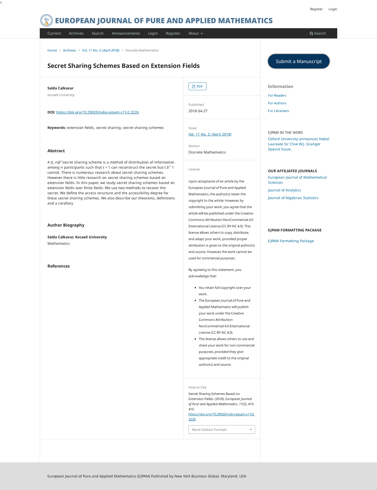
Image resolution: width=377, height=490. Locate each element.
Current (54, 33)
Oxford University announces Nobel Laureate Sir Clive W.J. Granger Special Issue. (298, 143)
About (194, 33)
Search (98, 33)
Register (173, 33)
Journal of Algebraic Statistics (293, 197)
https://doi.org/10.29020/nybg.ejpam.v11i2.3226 (97, 112)
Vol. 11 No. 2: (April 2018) (100, 50)
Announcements (126, 33)
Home (52, 50)
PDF (199, 86)
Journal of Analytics (284, 190)
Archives (76, 33)
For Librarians (278, 110)
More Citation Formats (209, 429)
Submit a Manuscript (299, 61)
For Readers (277, 95)
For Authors (277, 103)
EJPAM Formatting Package (291, 240)
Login (153, 33)
